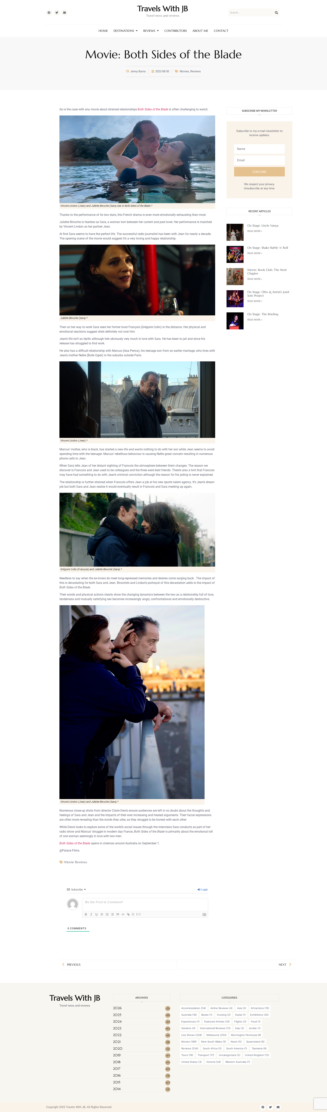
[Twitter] (57, 13)
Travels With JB (162, 8)
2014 (117, 1089)
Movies (184, 71)
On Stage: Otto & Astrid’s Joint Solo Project (268, 293)
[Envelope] (65, 13)
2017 (116, 1068)
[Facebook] (49, 13)
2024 (117, 1021)
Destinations (124, 31)
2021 (117, 1041)
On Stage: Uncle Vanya (262, 225)
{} (133, 914)
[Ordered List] (107, 914)
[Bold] (86, 914)
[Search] (276, 12)
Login (204, 889)
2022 (117, 1035)
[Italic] (91, 914)
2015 (116, 1082)
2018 (117, 1062)
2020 (117, 1048)
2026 (117, 1008)
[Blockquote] (117, 914)
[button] (125, 30)
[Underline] (96, 914)
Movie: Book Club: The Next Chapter (267, 271)
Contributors (175, 31)
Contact (221, 31)
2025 (117, 1015)
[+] (138, 914)
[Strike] (101, 914)
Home (103, 31)
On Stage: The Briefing (262, 314)
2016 (117, 1075)
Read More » (254, 231)
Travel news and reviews (162, 15)
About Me (200, 31)
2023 (117, 1028)
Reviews (149, 31)
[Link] (128, 914)
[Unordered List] (112, 914)
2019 (117, 1055)
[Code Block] (123, 914)
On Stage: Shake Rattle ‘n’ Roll (267, 248)
